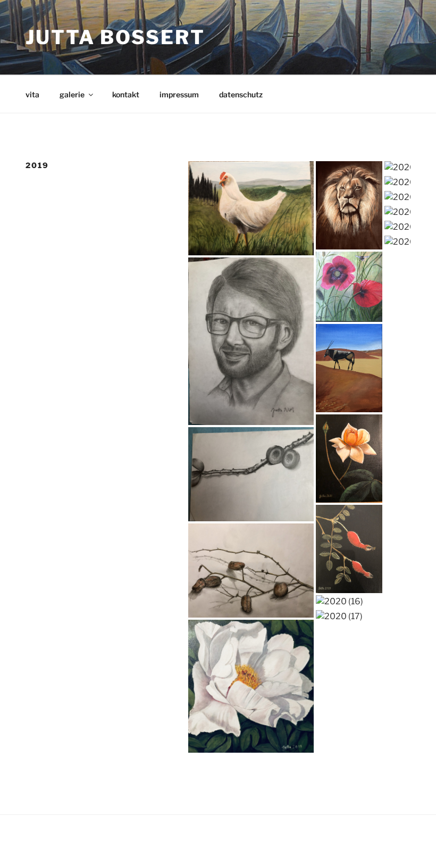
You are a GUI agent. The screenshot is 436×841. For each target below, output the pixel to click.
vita (32, 94)
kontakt (125, 94)
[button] (251, 208)
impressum (179, 94)
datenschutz (241, 94)
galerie (72, 94)
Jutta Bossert (115, 37)
